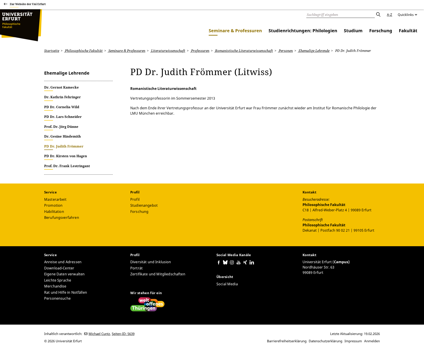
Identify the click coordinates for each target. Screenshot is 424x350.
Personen (285, 50)
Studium (353, 31)
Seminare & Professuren (235, 31)
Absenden (378, 14)
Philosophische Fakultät (83, 50)
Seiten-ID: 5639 (123, 333)
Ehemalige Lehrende (313, 50)
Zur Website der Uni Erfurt (28, 4)
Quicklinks (406, 14)
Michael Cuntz (99, 333)
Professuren (199, 50)
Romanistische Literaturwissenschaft (243, 50)
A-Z (389, 14)
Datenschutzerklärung (325, 341)
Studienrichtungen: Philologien (303, 31)
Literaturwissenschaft (167, 50)
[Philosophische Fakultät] (21, 25)
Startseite (51, 50)
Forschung (380, 31)
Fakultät (408, 31)
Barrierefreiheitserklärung (287, 341)
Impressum (353, 341)
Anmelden (372, 341)
